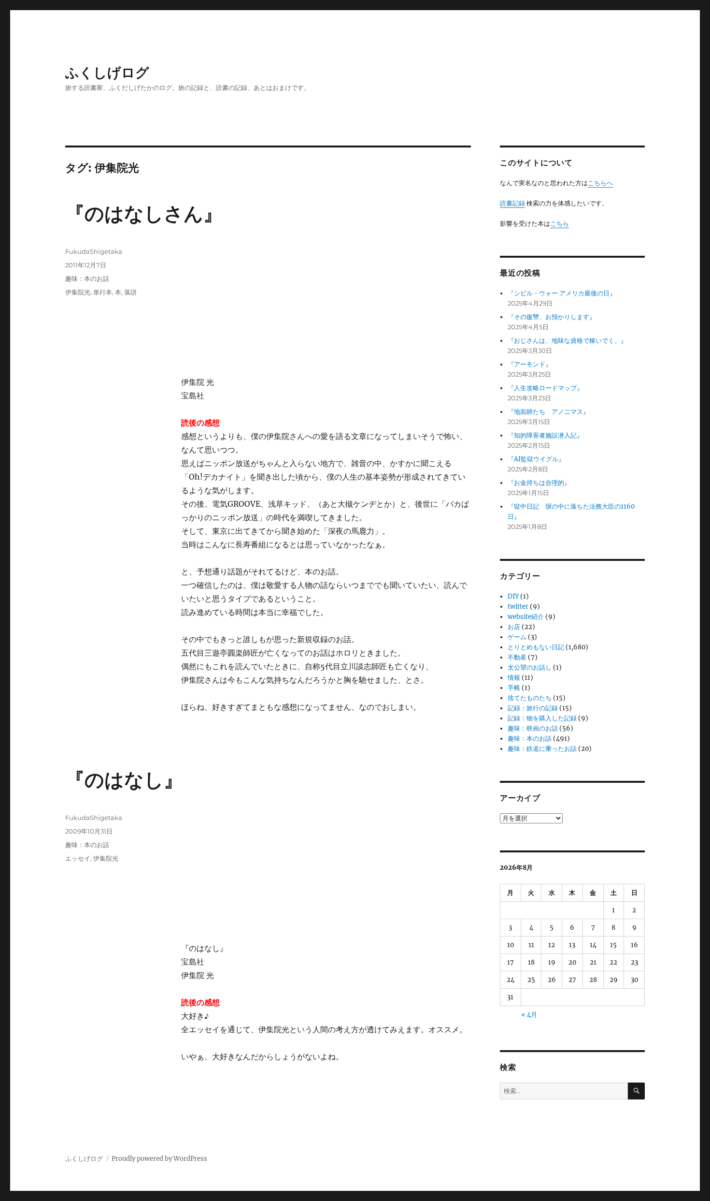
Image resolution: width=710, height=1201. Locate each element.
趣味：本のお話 (87, 278)
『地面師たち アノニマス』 (548, 412)
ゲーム (517, 637)
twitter (518, 606)
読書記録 (512, 203)
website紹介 (526, 617)
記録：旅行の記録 (533, 708)
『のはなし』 (124, 779)
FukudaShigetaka (93, 251)
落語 (130, 292)
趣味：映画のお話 (533, 728)
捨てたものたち (530, 698)
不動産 (517, 657)
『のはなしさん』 (144, 213)
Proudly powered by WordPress (159, 1159)
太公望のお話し (530, 667)
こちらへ (600, 183)
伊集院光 (77, 292)
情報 (514, 678)
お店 (514, 627)
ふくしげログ (107, 72)
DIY (513, 596)
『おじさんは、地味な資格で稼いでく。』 (567, 341)
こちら (559, 224)
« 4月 (529, 1015)
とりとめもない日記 (536, 647)
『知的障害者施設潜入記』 (545, 435)
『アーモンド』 (530, 364)
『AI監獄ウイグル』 (536, 459)
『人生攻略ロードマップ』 (545, 388)
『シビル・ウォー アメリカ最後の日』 (562, 293)
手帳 (514, 688)
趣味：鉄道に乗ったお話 (542, 749)
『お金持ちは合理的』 (539, 483)
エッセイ (77, 858)
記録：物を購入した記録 (542, 718)
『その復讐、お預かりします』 (552, 317)
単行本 (102, 292)
